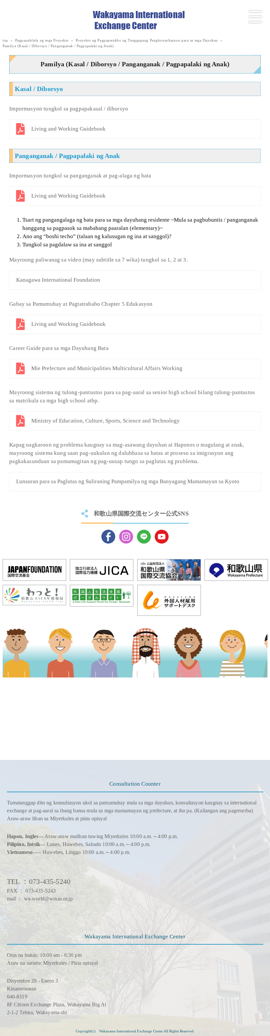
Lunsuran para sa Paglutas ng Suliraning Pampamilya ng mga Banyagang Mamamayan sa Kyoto (127, 481)
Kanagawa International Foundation (58, 280)
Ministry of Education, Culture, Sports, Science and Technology (105, 421)
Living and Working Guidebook (68, 129)
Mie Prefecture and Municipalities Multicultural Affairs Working (106, 368)
